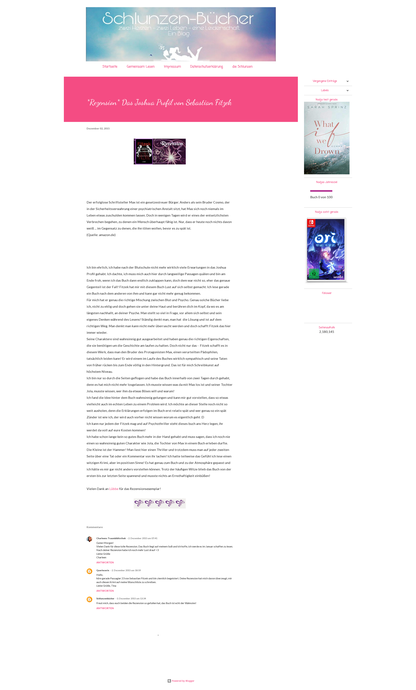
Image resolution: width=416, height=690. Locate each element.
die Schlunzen (242, 66)
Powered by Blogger (182, 680)
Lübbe (113, 489)
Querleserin (102, 570)
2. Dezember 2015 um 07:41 (142, 538)
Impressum (172, 66)
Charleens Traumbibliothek (111, 538)
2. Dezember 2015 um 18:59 (126, 570)
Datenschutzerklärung (206, 66)
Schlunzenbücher (105, 598)
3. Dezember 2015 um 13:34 (131, 598)
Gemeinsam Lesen (141, 66)
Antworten (105, 562)
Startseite (110, 66)
